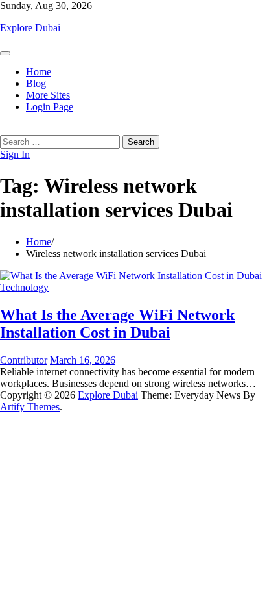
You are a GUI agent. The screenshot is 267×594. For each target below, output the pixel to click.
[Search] (4, 128)
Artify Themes (30, 406)
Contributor (23, 359)
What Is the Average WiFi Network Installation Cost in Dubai (117, 323)
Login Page (49, 106)
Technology (24, 287)
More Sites (48, 95)
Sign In (15, 154)
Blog (36, 83)
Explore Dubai (30, 27)
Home (38, 71)
